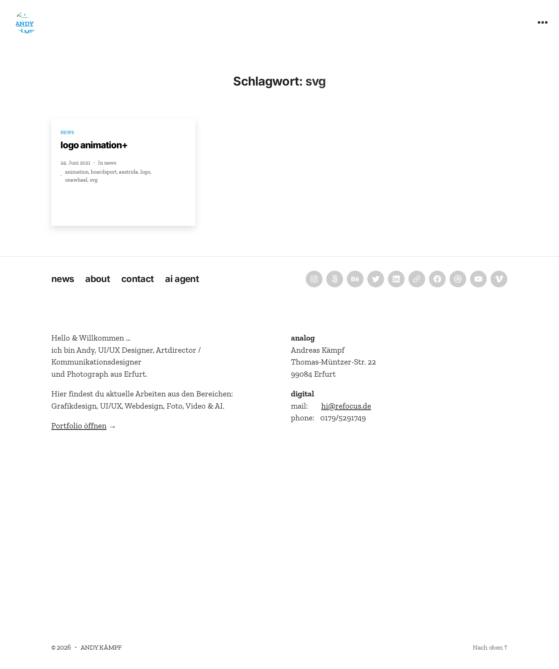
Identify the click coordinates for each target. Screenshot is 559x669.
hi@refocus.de (346, 406)
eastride (128, 172)
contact (137, 278)
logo (145, 172)
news (67, 132)
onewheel (76, 180)
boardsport (104, 172)
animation (77, 172)
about (97, 278)
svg (94, 180)
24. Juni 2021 (75, 163)
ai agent (182, 278)
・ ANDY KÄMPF (97, 647)
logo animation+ (93, 145)
